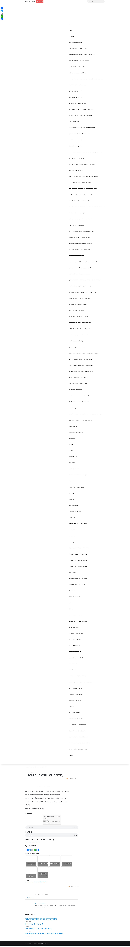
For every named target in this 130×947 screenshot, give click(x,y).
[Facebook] (1, 8)
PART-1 (46, 818)
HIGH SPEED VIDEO (51, 823)
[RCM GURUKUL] (29, 383)
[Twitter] (1, 11)
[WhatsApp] (1, 16)
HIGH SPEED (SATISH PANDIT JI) (52, 821)
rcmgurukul (46, 943)
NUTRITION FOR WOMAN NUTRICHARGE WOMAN (44, 934)
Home (27, 767)
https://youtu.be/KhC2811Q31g (32, 842)
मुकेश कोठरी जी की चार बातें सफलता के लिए (41, 919)
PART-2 (46, 820)
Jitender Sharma (39, 904)
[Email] (1, 13)
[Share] (1, 19)
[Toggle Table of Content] (58, 817)
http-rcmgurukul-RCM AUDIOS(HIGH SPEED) (36, 882)
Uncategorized (33, 767)
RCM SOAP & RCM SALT (34, 924)
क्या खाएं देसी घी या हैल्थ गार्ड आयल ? (38, 929)
